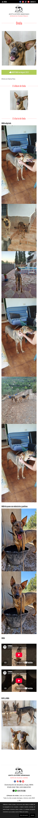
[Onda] (19, 48)
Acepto (32, 815)
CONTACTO (33, 2)
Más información (24, 815)
